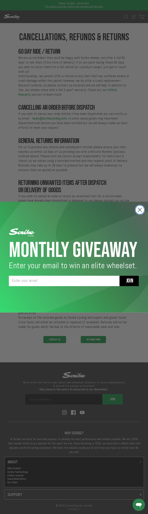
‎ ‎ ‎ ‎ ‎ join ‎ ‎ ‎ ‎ (129, 280)
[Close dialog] (139, 209)
